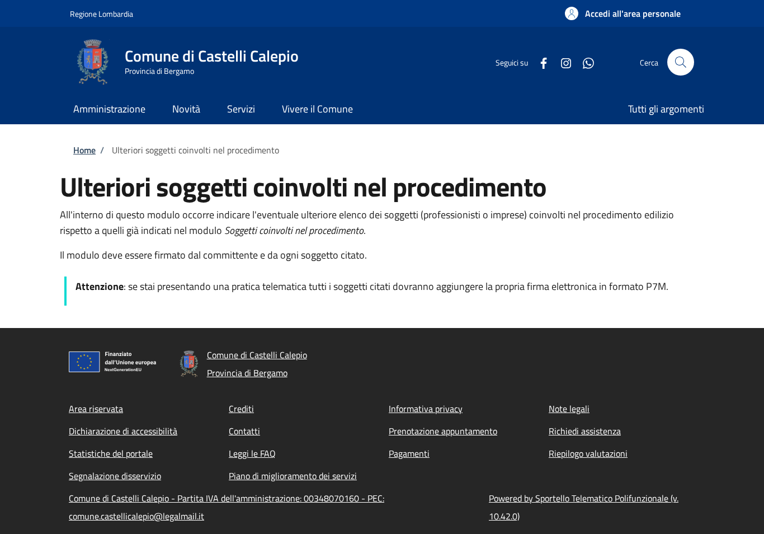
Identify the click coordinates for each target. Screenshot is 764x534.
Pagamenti (409, 453)
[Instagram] (561, 61)
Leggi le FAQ (252, 453)
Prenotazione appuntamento (443, 431)
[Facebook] (539, 61)
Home (84, 150)
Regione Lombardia (101, 14)
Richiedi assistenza (585, 431)
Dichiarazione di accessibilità (123, 431)
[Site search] (680, 62)
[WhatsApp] (584, 61)
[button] (622, 13)
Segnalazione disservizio (115, 476)
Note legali (569, 408)
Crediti (241, 408)
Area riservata (96, 408)
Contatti (244, 431)
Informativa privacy (426, 408)
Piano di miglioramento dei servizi (293, 476)
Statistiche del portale (111, 453)
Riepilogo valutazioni (588, 453)
